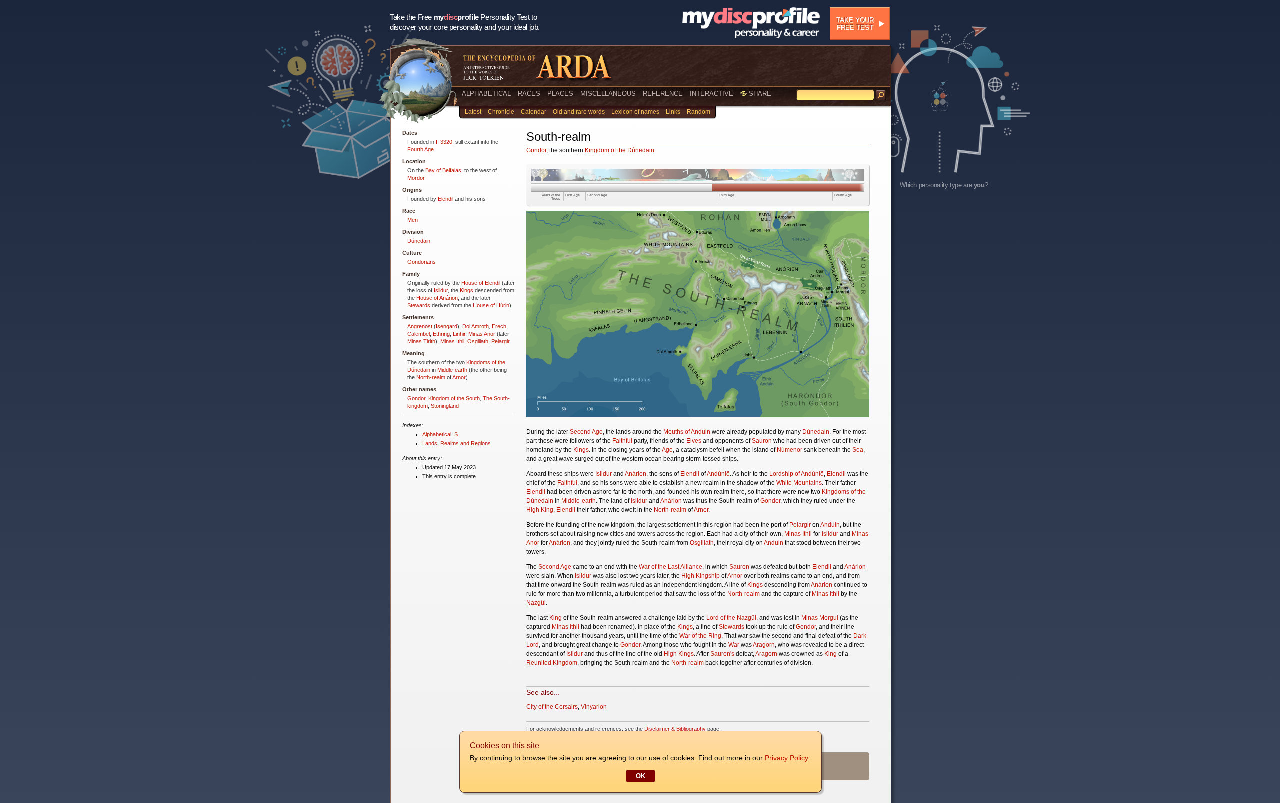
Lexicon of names (636, 112)
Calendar (533, 112)
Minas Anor (482, 334)
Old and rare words (579, 112)
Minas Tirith (422, 341)
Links (673, 112)
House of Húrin (491, 305)
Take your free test (855, 24)
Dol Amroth (475, 327)
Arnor (459, 377)
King (556, 618)
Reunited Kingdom (552, 663)
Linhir (459, 334)
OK (641, 776)
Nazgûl (536, 603)
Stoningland (445, 406)
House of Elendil (481, 283)
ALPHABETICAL (486, 94)
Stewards (419, 305)
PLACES (561, 94)
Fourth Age (421, 149)
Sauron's (722, 654)
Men (413, 220)
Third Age (726, 195)
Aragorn (764, 645)
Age (667, 450)
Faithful (622, 441)
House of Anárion (437, 298)
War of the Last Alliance (670, 567)
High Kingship (701, 576)
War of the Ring (701, 636)
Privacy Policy (786, 758)
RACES (529, 94)
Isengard (447, 327)
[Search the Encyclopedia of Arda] (881, 95)
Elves (694, 441)
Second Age (598, 195)
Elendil (446, 199)
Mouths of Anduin (687, 432)
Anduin (830, 525)
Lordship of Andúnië (797, 474)
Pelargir (501, 341)
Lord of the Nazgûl (731, 618)
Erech (499, 327)
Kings (467, 291)
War (734, 645)
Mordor (416, 178)
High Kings (679, 654)
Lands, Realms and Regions (456, 443)
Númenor (789, 450)
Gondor (417, 399)
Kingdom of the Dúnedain (619, 150)
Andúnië (718, 474)
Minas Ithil (452, 341)
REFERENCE (663, 94)
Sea (858, 450)
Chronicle (501, 112)
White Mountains (799, 483)
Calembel (419, 334)
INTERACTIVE (712, 94)
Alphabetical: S (440, 435)
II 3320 (444, 142)
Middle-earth (453, 370)
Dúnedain (419, 241)
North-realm (431, 377)
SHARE (759, 94)
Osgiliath (478, 341)
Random (698, 112)
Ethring (441, 334)
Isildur (441, 291)
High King (540, 510)
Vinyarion (594, 707)
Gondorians (422, 262)
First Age (573, 195)
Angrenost (420, 327)
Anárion (635, 474)
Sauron (762, 441)
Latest (473, 112)
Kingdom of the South (454, 399)
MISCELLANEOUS (608, 94)
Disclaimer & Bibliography (675, 729)
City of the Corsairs (552, 707)
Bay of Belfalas (444, 171)
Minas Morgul (820, 618)
